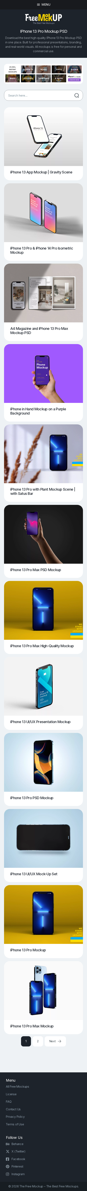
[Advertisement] (45, 1056)
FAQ (8, 1101)
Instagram (18, 1174)
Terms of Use (15, 1124)
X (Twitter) (18, 1151)
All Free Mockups (17, 1086)
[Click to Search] (76, 95)
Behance (17, 1144)
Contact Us (13, 1109)
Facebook (18, 1159)
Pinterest (17, 1166)
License (11, 1094)
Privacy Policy (15, 1117)
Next (52, 1041)
